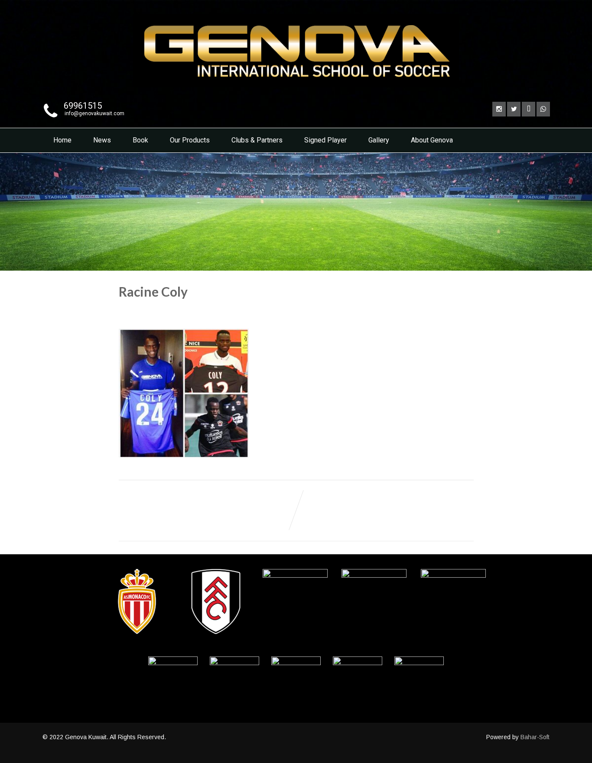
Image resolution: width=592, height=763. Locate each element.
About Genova (432, 140)
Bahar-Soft (535, 737)
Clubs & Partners (257, 140)
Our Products (190, 140)
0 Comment (226, 311)
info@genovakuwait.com (94, 113)
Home (62, 140)
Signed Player (325, 140)
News (102, 140)
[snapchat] (528, 109)
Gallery (378, 140)
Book (140, 140)
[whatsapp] (543, 109)
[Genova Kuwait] (296, 89)
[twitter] (513, 109)
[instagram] (499, 109)
